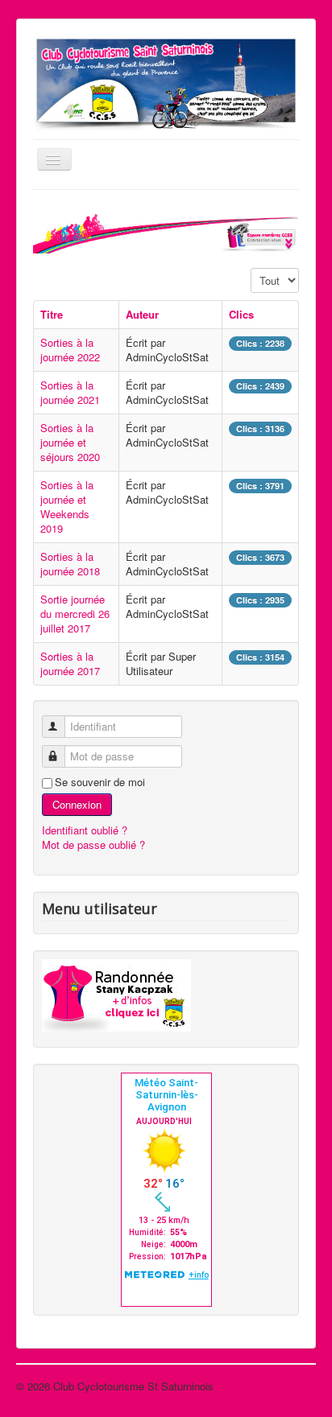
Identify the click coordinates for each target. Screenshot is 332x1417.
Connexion (77, 804)
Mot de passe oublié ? (93, 844)
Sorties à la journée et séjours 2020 (70, 442)
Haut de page (285, 1386)
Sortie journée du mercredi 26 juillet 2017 (75, 613)
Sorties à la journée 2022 (70, 350)
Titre (51, 314)
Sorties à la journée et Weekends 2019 (66, 506)
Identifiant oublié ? (84, 830)
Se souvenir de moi (100, 782)
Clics (241, 314)
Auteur (142, 314)
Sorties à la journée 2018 (70, 564)
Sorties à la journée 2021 (70, 392)
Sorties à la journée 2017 (70, 663)
